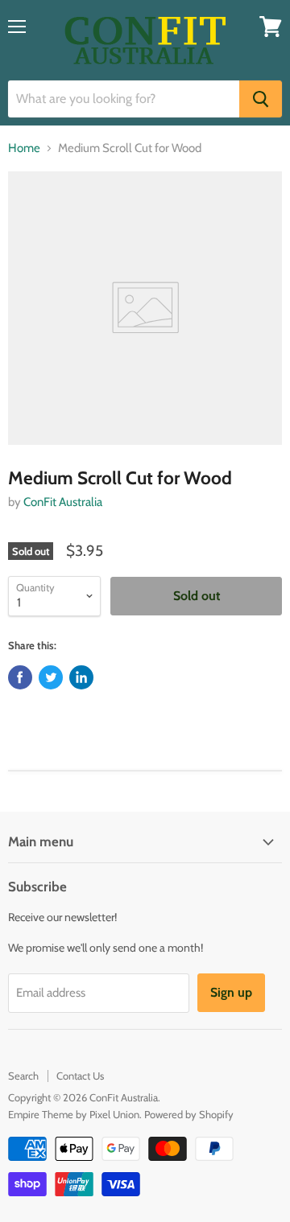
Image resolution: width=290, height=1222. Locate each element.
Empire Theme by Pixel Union (73, 1114)
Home (24, 148)
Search (23, 1075)
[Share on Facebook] (20, 677)
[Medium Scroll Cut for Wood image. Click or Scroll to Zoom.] (145, 308)
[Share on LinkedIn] (81, 677)
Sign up (231, 992)
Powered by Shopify (189, 1114)
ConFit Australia (62, 502)
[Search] (260, 98)
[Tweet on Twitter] (51, 677)
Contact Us (80, 1075)
